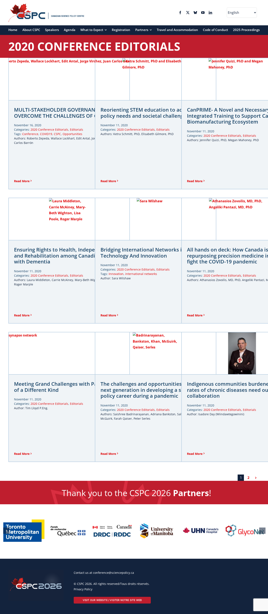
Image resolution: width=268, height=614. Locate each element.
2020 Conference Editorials (49, 130)
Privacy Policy (83, 610)
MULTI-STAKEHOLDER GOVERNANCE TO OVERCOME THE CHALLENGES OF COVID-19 (65, 113)
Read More (22, 181)
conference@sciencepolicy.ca (113, 594)
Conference (30, 134)
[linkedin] (210, 12)
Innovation (116, 274)
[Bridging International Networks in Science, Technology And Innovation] (155, 219)
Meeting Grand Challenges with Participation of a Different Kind (68, 387)
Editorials (76, 130)
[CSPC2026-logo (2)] (36, 592)
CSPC (57, 134)
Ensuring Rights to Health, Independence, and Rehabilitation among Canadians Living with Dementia (66, 256)
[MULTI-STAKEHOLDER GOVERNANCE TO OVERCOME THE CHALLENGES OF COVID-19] (69, 79)
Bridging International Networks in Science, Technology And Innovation (153, 253)
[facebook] (180, 12)
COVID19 (46, 134)
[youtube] (203, 12)
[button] (6, 541)
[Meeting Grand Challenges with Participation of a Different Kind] (69, 353)
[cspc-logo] (46, 5)
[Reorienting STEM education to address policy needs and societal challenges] (155, 79)
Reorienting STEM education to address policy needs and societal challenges (148, 113)
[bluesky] (195, 12)
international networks (141, 274)
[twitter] (187, 12)
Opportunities (72, 134)
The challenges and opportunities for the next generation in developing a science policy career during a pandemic (150, 390)
